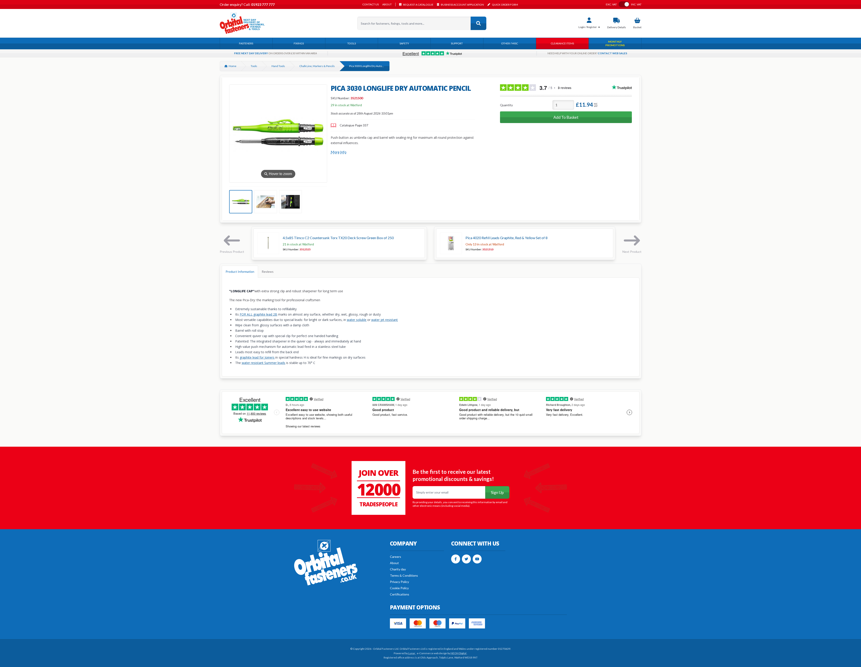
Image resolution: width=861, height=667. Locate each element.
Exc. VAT (611, 4)
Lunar (412, 653)
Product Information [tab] (240, 271)
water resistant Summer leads (263, 363)
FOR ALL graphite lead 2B (258, 314)
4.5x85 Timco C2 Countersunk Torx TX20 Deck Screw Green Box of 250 (338, 238)
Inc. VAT (636, 4)
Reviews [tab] (268, 271)
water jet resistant (384, 320)
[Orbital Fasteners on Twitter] (466, 558)
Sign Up (497, 492)
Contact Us (370, 4)
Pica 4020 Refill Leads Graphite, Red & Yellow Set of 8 (506, 238)
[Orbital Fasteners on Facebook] (455, 558)
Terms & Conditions (404, 575)
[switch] (624, 4)
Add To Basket (565, 117)
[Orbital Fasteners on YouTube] (477, 558)
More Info (338, 152)
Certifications (399, 594)
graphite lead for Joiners (257, 357)
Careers (395, 557)
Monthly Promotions (615, 43)
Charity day (398, 569)
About (387, 4)
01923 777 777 (262, 4)
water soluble (356, 320)
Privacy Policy (399, 582)
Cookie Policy (399, 588)
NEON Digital (459, 653)
